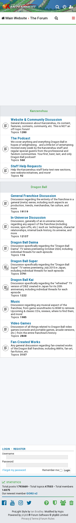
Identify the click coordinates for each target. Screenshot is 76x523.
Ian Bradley (37, 511)
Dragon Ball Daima (24, 242)
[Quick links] (74, 18)
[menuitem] (57, 7)
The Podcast (20, 138)
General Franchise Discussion (33, 196)
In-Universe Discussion (28, 218)
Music (15, 301)
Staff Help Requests (26, 166)
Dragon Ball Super (24, 261)
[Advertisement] (38, 65)
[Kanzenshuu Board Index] (20, 5)
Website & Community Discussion (36, 120)
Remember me (51, 470)
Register (19, 448)
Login (6, 448)
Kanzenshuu (39, 111)
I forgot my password (14, 470)
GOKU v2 (31, 493)
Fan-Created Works (25, 342)
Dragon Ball (39, 187)
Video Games (21, 323)
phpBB (25, 515)
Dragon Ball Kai (22, 280)
